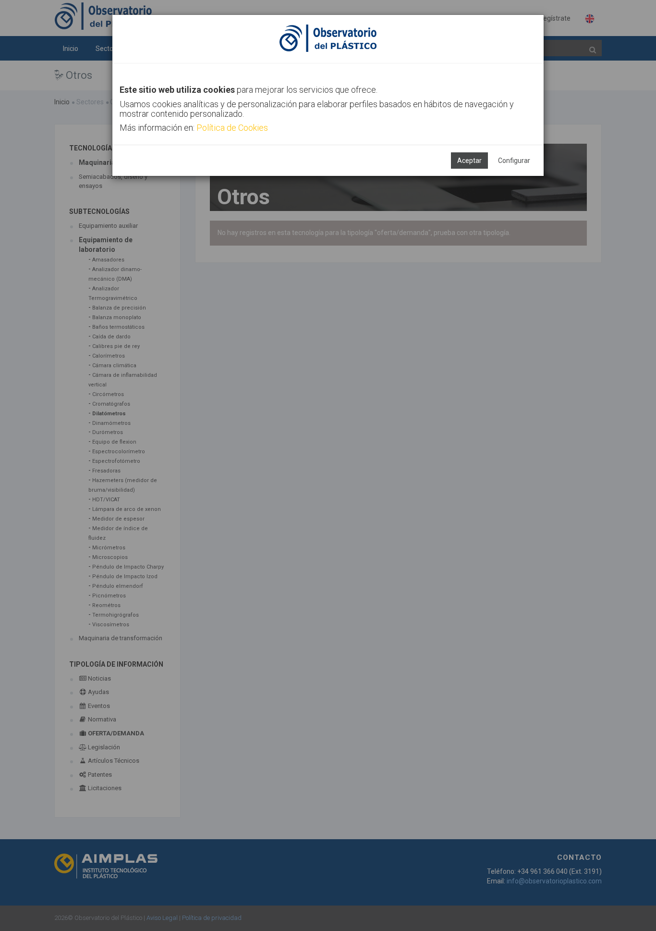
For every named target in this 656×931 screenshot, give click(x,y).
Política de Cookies (232, 128)
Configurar (514, 160)
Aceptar (469, 160)
